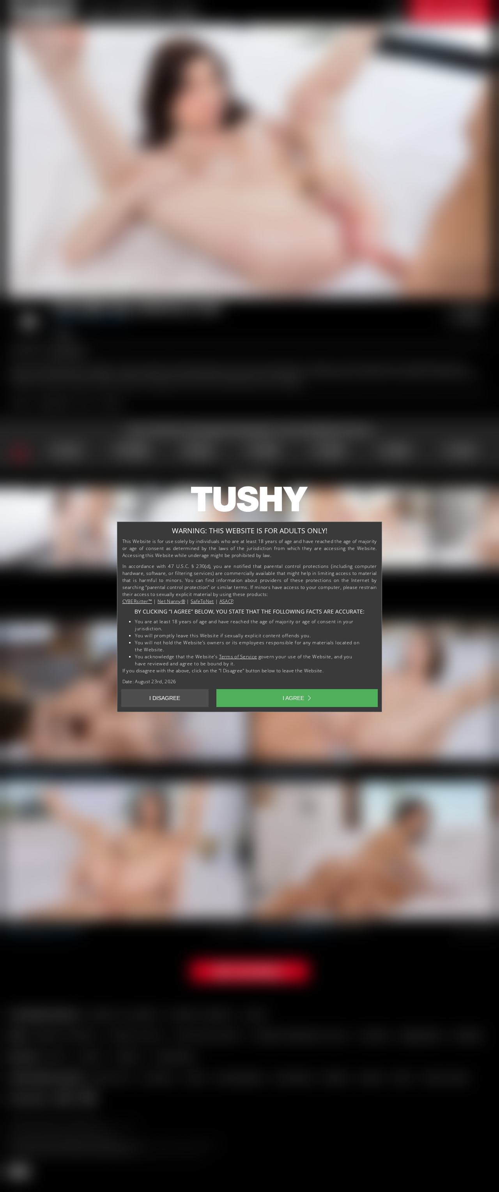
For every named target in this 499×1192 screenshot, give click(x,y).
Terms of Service (238, 656)
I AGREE (293, 698)
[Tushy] (249, 502)
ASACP (226, 601)
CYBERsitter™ (137, 601)
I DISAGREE (164, 698)
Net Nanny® (171, 601)
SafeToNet (202, 601)
